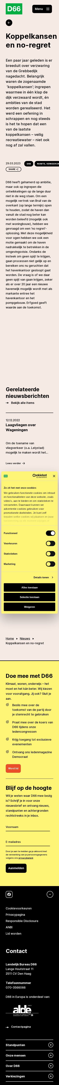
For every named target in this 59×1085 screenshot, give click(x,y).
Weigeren (29, 606)
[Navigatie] (48, 894)
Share (12, 169)
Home (10, 638)
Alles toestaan (29, 587)
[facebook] (9, 894)
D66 (29, 164)
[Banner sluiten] (54, 476)
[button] (42, 9)
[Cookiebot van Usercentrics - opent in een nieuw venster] (34, 476)
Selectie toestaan (29, 597)
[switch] (50, 543)
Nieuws (25, 638)
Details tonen (41, 577)
